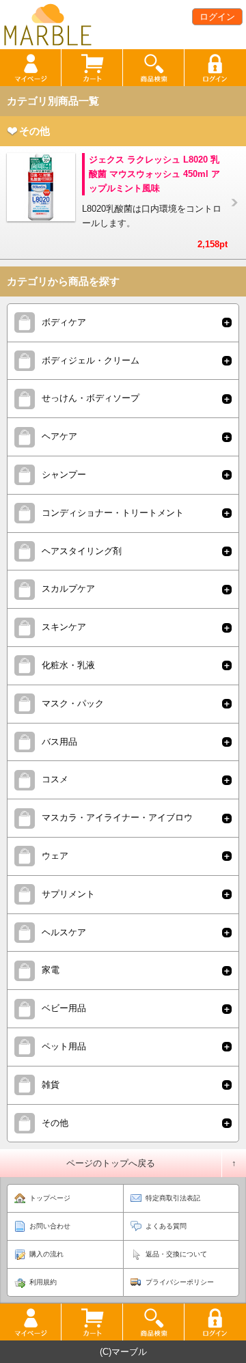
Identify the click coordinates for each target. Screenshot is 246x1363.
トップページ (49, 1198)
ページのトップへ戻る (110, 1163)
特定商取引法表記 (173, 1198)
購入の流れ (46, 1254)
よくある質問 (166, 1226)
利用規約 (43, 1282)
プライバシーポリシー (180, 1282)
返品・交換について (176, 1254)
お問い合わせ (49, 1226)
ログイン (217, 17)
